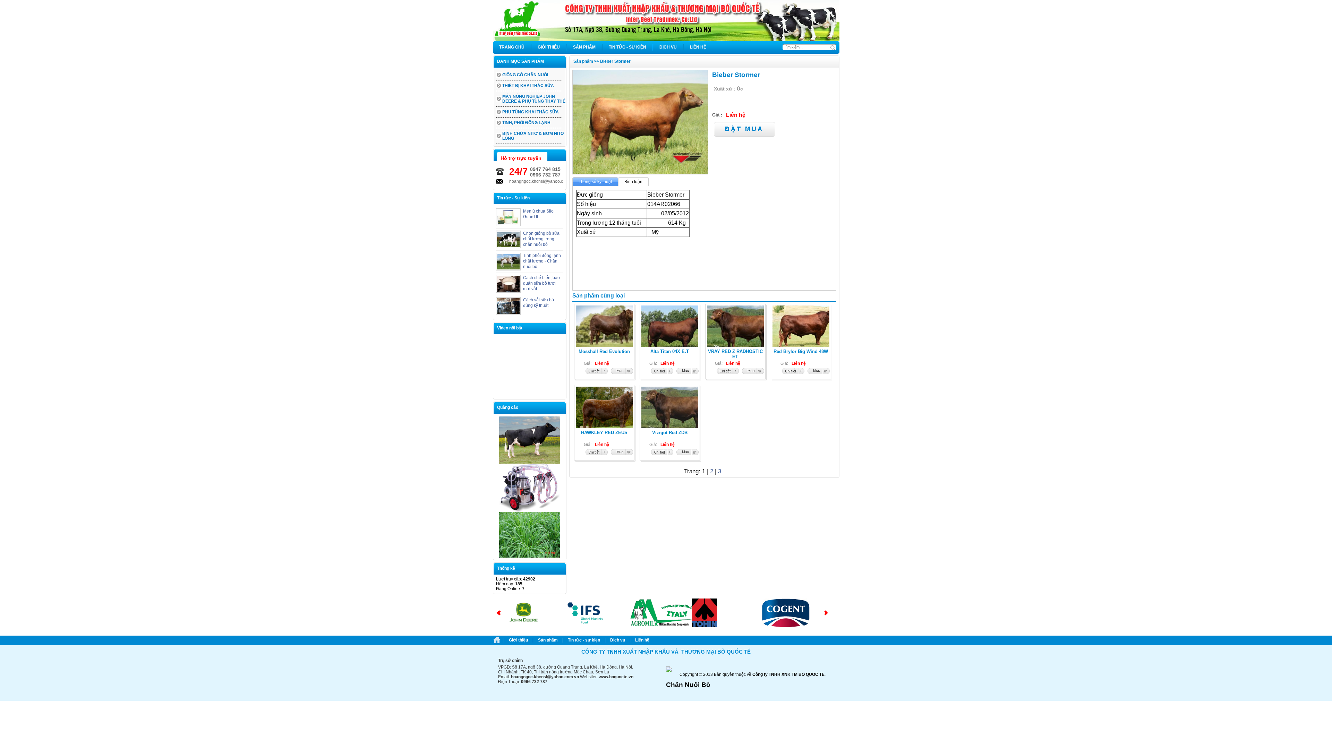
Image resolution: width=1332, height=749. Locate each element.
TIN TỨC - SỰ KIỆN (584, 640)
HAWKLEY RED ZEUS (604, 432)
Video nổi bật (509, 328)
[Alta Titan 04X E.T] (662, 372)
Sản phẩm (548, 640)
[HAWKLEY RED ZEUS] (597, 453)
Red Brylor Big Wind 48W (801, 351)
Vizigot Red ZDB (670, 432)
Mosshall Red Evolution (604, 351)
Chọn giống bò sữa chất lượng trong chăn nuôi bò (541, 239)
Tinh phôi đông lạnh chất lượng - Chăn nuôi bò (542, 261)
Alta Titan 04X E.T (669, 351)
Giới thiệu (518, 640)
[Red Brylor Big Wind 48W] (793, 372)
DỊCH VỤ (617, 640)
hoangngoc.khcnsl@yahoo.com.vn (526, 181)
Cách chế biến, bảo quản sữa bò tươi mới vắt (541, 283)
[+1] (760, 104)
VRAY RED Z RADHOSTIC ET (735, 354)
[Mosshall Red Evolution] (597, 372)
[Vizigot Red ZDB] (662, 453)
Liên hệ (642, 640)
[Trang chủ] (666, 39)
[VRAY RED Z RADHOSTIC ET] (728, 372)
